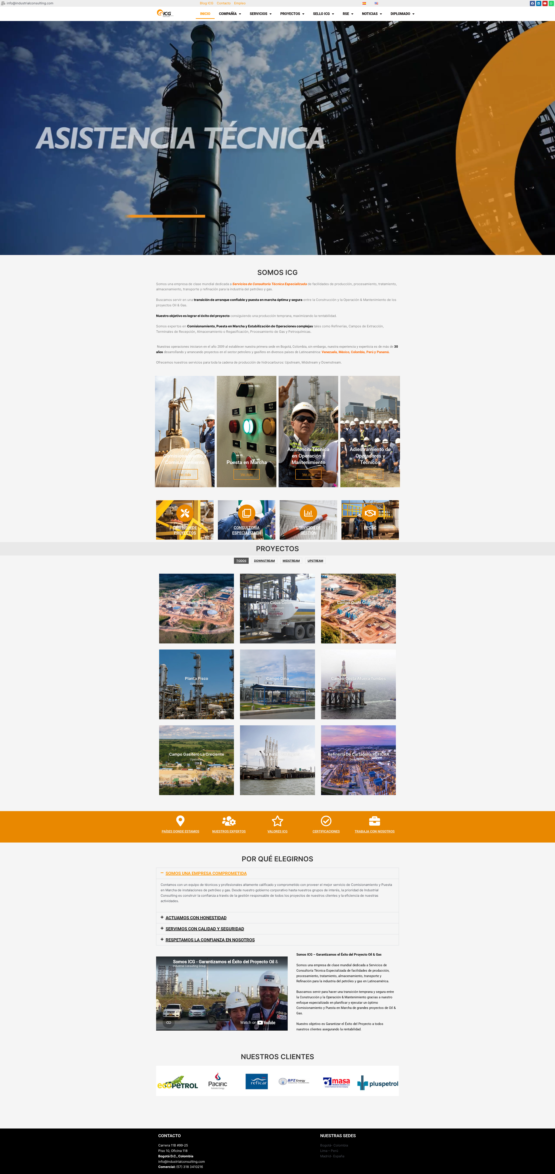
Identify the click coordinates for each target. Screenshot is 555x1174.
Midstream (291, 560)
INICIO (205, 14)
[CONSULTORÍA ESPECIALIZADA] (246, 513)
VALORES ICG (277, 831)
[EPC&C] (370, 513)
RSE (346, 14)
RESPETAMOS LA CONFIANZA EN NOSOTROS (210, 939)
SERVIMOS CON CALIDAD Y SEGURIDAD (205, 928)
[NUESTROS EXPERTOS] (229, 820)
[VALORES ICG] (277, 820)
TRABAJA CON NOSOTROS (375, 831)
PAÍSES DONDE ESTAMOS (180, 831)
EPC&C (370, 527)
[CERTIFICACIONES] (326, 820)
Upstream (315, 560)
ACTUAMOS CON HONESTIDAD (196, 917)
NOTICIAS (370, 14)
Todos (241, 560)
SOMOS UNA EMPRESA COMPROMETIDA (206, 873)
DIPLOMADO (400, 14)
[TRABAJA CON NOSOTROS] (374, 820)
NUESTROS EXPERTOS (229, 831)
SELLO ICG (321, 14)
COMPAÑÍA (228, 14)
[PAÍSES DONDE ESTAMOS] (180, 820)
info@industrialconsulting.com (181, 1161)
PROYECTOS (290, 14)
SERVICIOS (258, 14)
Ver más (185, 474)
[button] (277, 873)
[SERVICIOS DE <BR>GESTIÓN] (308, 513)
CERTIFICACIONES (326, 831)
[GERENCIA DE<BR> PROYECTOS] (185, 513)
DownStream (264, 560)
